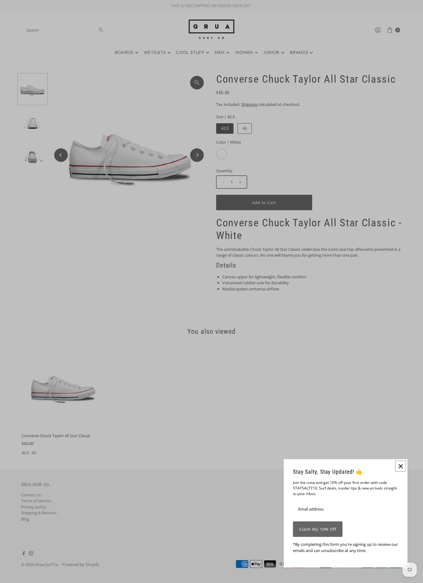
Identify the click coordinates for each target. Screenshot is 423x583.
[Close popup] (400, 466)
